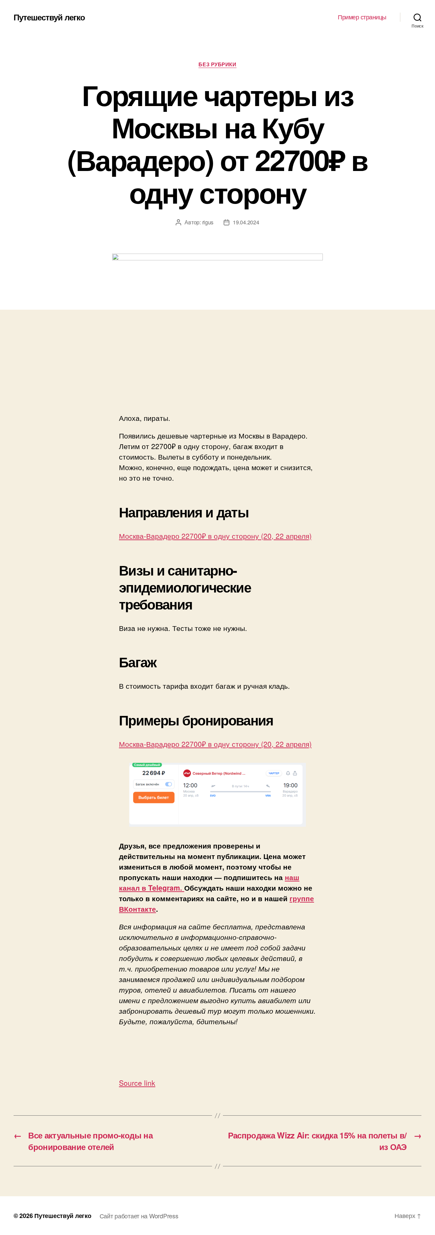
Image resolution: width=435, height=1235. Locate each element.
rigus (208, 222)
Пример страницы (362, 17)
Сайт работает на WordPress (139, 1215)
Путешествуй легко (49, 17)
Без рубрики (217, 64)
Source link (137, 1083)
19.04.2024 (246, 222)
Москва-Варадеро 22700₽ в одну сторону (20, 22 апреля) (215, 536)
